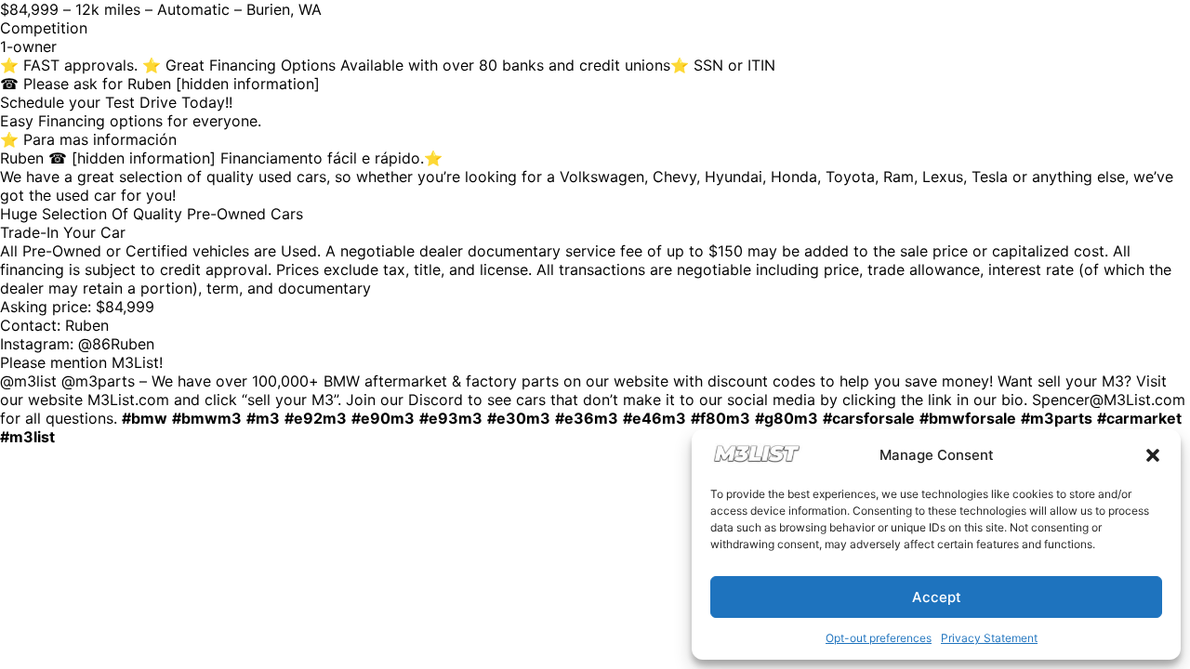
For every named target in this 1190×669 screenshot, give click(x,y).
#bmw (144, 418)
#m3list (27, 436)
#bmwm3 (207, 418)
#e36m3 (586, 418)
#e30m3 (518, 418)
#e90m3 (383, 418)
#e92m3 (315, 418)
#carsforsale (869, 418)
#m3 (263, 418)
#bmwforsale (967, 418)
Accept (936, 597)
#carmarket (1139, 418)
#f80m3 (720, 418)
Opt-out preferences (879, 638)
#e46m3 (654, 418)
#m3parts (1056, 418)
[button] (1153, 455)
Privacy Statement (989, 638)
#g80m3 (786, 418)
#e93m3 (451, 418)
